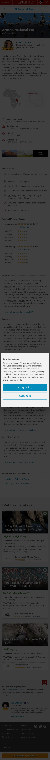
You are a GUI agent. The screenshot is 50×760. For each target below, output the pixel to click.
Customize (25, 395)
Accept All (23, 387)
